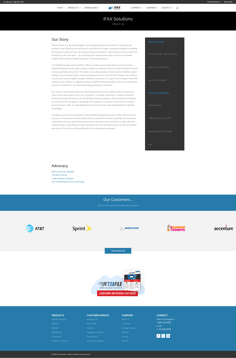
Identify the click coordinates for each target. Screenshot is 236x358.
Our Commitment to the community (68, 181)
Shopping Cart (92, 319)
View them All (118, 251)
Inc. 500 (125, 336)
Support (135, 8)
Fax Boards (56, 336)
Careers (125, 341)
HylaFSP (55, 323)
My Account (228, 2)
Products (73, 8)
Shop (59, 8)
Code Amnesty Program (63, 178)
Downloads (90, 8)
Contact (166, 8)
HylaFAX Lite (57, 332)
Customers (126, 323)
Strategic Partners (129, 328)
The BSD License (59, 175)
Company (151, 8)
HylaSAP (55, 328)
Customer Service (213, 2)
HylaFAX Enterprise (59, 319)
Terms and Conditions (95, 341)
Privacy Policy (92, 336)
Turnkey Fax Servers (60, 341)
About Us (125, 319)
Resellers (125, 332)
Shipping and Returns (95, 332)
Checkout (90, 328)
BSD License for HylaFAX (63, 171)
